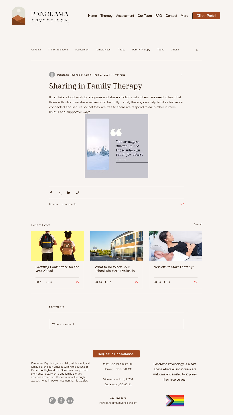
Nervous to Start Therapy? (174, 267)
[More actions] (181, 74)
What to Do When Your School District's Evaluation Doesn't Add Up (116, 269)
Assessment (82, 49)
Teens (160, 49)
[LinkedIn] (70, 400)
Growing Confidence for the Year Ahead (57, 269)
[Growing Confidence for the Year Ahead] (57, 246)
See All (198, 224)
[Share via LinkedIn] (68, 192)
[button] (197, 49)
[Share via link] (77, 192)
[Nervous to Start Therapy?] (175, 246)
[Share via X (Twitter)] (60, 192)
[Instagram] (52, 400)
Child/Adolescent (58, 49)
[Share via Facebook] (51, 192)
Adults (121, 49)
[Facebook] (61, 400)
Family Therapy (141, 49)
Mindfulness (103, 49)
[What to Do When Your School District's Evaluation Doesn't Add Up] (116, 246)
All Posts (36, 49)
